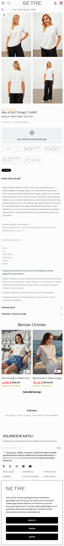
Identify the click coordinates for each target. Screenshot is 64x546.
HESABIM (7, 476)
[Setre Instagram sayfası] (17, 466)
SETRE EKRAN (49, 476)
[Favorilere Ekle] (13, 148)
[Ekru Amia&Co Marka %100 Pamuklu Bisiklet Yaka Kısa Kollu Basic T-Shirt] (16, 352)
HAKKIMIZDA (28, 472)
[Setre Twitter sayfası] (10, 466)
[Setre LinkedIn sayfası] (23, 466)
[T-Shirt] (10, 10)
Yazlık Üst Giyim (24, 415)
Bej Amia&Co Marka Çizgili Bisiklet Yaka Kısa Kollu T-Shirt (48, 378)
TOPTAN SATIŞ (49, 472)
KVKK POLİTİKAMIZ (30, 476)
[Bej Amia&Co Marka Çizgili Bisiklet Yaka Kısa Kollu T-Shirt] (48, 352)
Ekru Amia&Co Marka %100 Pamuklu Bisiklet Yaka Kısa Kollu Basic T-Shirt (16, 378)
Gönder (58, 448)
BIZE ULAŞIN (8, 472)
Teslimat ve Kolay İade (13, 314)
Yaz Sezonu (11, 415)
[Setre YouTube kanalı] (30, 466)
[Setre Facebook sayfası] (3, 466)
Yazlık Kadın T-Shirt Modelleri (45, 415)
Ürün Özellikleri (11, 179)
